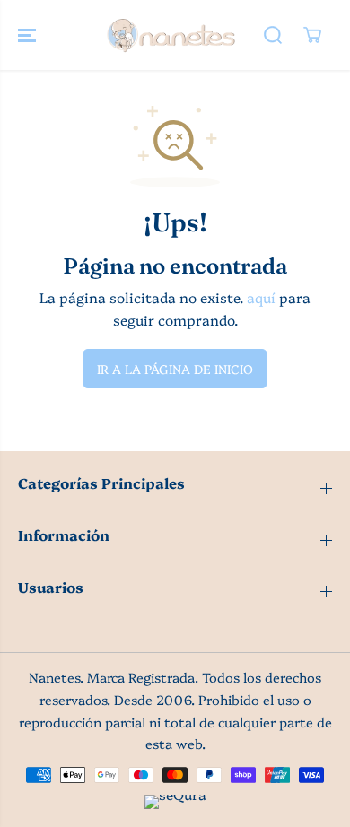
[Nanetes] (170, 35)
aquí (261, 297)
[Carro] (312, 35)
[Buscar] (273, 35)
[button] (28, 35)
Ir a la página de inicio (175, 369)
